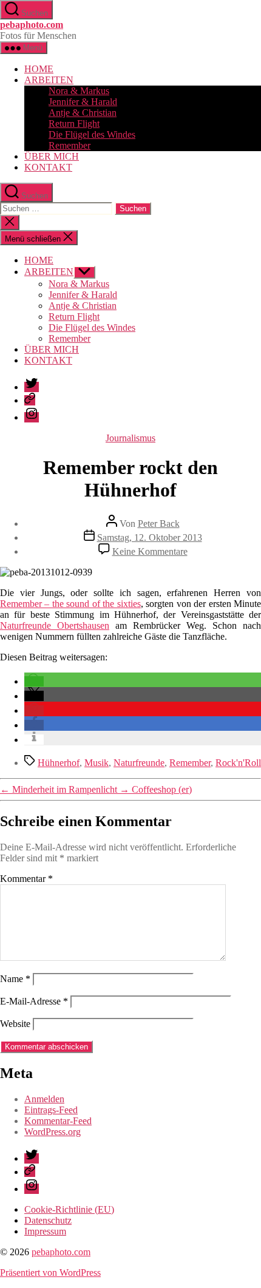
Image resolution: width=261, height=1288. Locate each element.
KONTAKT (48, 167)
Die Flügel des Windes (92, 134)
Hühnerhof (59, 763)
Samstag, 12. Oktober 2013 (149, 537)
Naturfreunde (139, 763)
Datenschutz (48, 1220)
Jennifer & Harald (83, 102)
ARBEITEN (48, 80)
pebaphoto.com (31, 24)
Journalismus (130, 438)
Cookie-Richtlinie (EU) (69, 1209)
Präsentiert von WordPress (50, 1272)
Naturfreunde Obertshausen (54, 625)
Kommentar (26, 878)
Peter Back (159, 523)
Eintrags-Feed (51, 1110)
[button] (34, 681)
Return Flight (74, 123)
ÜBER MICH (51, 156)
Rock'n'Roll (238, 763)
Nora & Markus (79, 91)
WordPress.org (52, 1132)
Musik (96, 763)
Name (15, 979)
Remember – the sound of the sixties (70, 603)
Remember (69, 145)
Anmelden (44, 1099)
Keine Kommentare (150, 551)
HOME (38, 69)
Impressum (45, 1231)
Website (15, 1024)
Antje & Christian (83, 112)
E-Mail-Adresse (34, 1001)
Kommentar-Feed (58, 1121)
